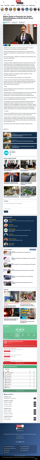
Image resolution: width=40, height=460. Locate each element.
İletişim (18, 455)
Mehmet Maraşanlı (12, 219)
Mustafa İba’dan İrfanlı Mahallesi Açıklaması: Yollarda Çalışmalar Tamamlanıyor (26, 183)
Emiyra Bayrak (11, 243)
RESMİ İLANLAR (32, 5)
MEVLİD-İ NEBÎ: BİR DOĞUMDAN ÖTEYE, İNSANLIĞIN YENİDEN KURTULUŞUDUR (20, 231)
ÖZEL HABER (6, 5)
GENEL (2, 5)
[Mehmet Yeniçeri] (6, 230)
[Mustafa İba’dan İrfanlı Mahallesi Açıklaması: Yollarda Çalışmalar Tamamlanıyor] (28, 177)
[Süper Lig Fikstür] (35, 394)
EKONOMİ (23, 5)
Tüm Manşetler (7, 450)
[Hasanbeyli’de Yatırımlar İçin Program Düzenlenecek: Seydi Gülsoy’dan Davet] (12, 177)
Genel (8, 14)
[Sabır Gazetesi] (19, 2)
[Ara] (36, 2)
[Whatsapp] (22, 442)
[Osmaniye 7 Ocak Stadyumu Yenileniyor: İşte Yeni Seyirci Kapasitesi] (28, 190)
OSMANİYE (12, 5)
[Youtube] (20, 442)
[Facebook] (16, 442)
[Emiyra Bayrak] (6, 244)
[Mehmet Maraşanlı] (6, 220)
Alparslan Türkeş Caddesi (13, 226)
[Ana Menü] (3, 2)
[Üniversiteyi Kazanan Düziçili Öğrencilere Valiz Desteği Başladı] (28, 164)
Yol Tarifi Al (13, 356)
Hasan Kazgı (11, 224)
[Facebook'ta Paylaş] (4, 45)
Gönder (6, 211)
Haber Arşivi (7, 452)
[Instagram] (18, 442)
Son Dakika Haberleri (24, 450)
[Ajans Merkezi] (6, 152)
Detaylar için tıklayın (20, 390)
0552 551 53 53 (20, 436)
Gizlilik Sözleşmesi (23, 455)
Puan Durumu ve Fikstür (25, 448)
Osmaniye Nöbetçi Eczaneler (9, 446)
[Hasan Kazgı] (6, 225)
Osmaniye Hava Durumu (25, 446)
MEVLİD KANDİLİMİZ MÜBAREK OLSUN (15, 240)
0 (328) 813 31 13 (7, 356)
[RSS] (23, 442)
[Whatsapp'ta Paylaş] (8, 45)
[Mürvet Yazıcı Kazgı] (6, 239)
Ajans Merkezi (12, 152)
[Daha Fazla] (9, 45)
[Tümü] (35, 217)
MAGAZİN (18, 5)
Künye (15, 455)
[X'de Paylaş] (6, 45)
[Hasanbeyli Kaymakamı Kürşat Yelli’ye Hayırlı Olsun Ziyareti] (12, 164)
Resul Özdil (11, 234)
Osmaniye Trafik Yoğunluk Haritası (10, 448)
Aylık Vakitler (6, 338)
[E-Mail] (10, 154)
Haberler (4, 14)
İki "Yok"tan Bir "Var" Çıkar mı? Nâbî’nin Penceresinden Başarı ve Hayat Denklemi (21, 221)
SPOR (27, 5)
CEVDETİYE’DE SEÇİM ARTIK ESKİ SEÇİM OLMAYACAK (18, 235)
